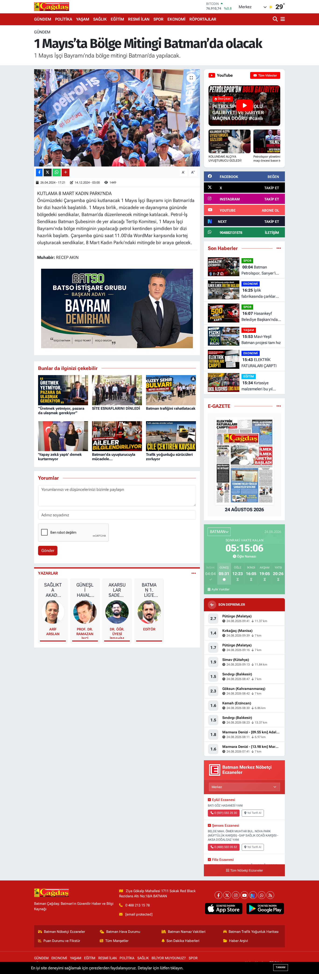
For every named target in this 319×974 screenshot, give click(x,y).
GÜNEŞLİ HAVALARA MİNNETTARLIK (84, 590)
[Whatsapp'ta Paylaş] (57, 172)
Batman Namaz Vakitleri (187, 932)
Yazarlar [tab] (48, 573)
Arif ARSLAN (53, 631)
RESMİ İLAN (138, 19)
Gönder (47, 550)
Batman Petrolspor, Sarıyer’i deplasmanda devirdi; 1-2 (260, 270)
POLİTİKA (63, 19)
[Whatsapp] (262, 895)
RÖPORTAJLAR (202, 19)
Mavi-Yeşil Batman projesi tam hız (261, 339)
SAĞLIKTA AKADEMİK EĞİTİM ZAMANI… (53, 590)
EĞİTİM (117, 19)
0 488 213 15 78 (137, 905)
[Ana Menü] (282, 19)
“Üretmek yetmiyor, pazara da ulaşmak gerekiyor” (61, 410)
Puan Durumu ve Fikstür (61, 941)
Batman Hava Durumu (123, 932)
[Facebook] (218, 895)
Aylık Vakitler (220, 589)
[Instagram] (236, 895)
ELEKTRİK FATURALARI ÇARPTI (258, 362)
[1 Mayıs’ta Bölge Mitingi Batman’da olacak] (117, 118)
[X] (227, 895)
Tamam (280, 967)
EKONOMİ (176, 19)
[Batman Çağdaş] (51, 6)
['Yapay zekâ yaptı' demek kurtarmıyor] (63, 435)
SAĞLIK (100, 19)
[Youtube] (244, 895)
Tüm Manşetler (116, 941)
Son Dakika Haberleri (183, 941)
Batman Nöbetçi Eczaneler (64, 932)
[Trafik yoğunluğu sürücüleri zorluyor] (171, 435)
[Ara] (276, 19)
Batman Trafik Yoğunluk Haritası (254, 932)
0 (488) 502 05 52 (225, 847)
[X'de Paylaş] (48, 172)
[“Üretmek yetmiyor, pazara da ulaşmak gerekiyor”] (63, 389)
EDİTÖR (149, 629)
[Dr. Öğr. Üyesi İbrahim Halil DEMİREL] (117, 611)
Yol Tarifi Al (254, 813)
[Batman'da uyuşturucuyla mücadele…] (117, 435)
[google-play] (265, 908)
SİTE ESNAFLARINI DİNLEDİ (116, 408)
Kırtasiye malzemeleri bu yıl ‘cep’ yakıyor (257, 386)
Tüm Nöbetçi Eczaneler (246, 871)
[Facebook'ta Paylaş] (39, 172)
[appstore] (223, 908)
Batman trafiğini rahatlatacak (170, 408)
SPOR (158, 19)
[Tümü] (278, 248)
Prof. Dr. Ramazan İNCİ (84, 633)
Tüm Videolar (267, 75)
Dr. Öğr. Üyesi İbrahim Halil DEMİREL (117, 633)
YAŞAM (82, 19)
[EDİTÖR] (149, 611)
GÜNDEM (42, 19)
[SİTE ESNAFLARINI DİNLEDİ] (117, 389)
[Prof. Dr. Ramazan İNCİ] (85, 611)
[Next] (253, 895)
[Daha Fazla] (65, 172)
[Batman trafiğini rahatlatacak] (171, 389)
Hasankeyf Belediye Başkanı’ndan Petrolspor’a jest (260, 316)
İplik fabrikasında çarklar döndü (258, 293)
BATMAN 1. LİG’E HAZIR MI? (149, 590)
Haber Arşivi (238, 941)
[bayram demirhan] (117, 308)
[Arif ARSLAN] (53, 611)
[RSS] (270, 895)
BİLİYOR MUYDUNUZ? (169, 958)
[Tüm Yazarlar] (193, 573)
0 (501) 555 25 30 (225, 813)
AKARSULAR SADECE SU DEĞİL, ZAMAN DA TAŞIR (117, 590)
